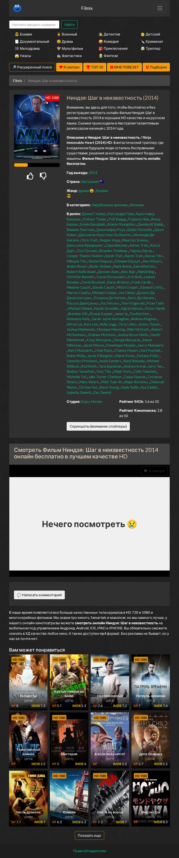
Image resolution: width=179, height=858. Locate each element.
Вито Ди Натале (141, 298)
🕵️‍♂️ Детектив (109, 34)
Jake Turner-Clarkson (105, 377)
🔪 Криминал (152, 41)
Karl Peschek (150, 350)
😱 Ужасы (23, 55)
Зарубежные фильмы (110, 205)
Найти (69, 24)
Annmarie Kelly (79, 319)
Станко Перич (126, 350)
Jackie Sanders (110, 361)
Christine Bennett (81, 277)
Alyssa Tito (154, 256)
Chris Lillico (127, 324)
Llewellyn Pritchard (82, 361)
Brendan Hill (78, 314)
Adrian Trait (139, 245)
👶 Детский (150, 34)
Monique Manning (111, 329)
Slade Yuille (130, 387)
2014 (93, 172)
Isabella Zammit (79, 392)
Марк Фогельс (136, 382)
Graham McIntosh (102, 335)
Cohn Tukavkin (145, 371)
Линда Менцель (127, 340)
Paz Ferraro (110, 303)
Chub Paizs (104, 350)
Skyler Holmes (100, 266)
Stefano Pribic (148, 356)
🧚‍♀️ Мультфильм (70, 48)
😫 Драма (65, 41)
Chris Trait (89, 240)
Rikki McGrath (138, 329)
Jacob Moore (94, 345)
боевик (102, 190)
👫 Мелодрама (27, 48)
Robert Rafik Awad (81, 271)
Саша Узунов (135, 377)
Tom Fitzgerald (133, 303)
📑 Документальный (29, 41)
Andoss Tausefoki (81, 371)
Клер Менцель (99, 340)
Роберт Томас (95, 219)
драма (84, 190)
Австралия (90, 181)
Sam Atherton (144, 266)
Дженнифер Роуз (111, 229)
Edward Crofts (151, 287)
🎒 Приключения (113, 48)
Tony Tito (104, 371)
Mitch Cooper (128, 287)
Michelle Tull (77, 377)
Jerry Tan (155, 366)
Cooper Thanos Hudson (85, 256)
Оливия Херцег (128, 261)
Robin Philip (76, 356)
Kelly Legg (108, 324)
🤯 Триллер (150, 48)
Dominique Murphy (121, 345)
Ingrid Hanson (132, 308)
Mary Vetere (89, 382)
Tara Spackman (110, 366)
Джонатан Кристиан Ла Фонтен (105, 235)
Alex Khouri (152, 261)
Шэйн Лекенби (140, 229)
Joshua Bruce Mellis (133, 335)
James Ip (121, 314)
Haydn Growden (107, 308)
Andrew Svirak (135, 366)
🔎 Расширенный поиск (32, 67)
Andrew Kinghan (144, 319)
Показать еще (89, 835)
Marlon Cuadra (79, 293)
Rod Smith (89, 366)
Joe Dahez (127, 293)
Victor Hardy (155, 308)
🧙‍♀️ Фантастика (69, 55)
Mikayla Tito (77, 261)
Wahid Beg (146, 271)
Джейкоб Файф (151, 224)
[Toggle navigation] (160, 8)
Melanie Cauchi (79, 287)
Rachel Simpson (101, 261)
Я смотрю (156, 471)
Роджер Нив (139, 219)
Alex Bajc (128, 271)
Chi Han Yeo (88, 387)
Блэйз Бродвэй (93, 224)
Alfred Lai (75, 324)
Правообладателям (89, 851)
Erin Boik (135, 277)
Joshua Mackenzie (81, 329)
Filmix (87, 8)
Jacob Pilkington (100, 356)
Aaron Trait (134, 256)
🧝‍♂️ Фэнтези (108, 55)
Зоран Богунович (111, 277)
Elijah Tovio (122, 371)
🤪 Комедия (109, 41)
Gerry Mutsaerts (151, 345)
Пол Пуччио (87, 250)
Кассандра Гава (121, 214)
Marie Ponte (125, 356)
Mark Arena (122, 266)
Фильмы (137, 205)
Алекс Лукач (150, 324)
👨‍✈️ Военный (67, 34)
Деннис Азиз (109, 271)
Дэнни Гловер (94, 214)
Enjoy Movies (91, 401)
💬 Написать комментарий (39, 595)
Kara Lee (91, 324)
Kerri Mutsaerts (81, 350)
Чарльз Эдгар (141, 250)
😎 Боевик (23, 34)
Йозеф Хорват (101, 314)
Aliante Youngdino (121, 224)
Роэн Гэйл (155, 303)
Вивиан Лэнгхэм (81, 229)
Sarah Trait (114, 256)
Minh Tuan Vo (112, 382)
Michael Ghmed (80, 308)
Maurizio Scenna (135, 240)
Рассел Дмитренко (83, 303)
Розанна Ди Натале (110, 298)
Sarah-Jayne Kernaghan (111, 319)
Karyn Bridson (118, 282)
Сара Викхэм (117, 245)
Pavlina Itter (140, 314)
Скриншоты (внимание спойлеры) (98, 426)
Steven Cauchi (104, 287)
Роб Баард (118, 219)
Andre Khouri (77, 266)
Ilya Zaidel (149, 387)
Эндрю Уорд (110, 240)
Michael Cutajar (104, 293)
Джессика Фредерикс (85, 245)
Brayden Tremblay (113, 250)
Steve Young (110, 387)
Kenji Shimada (134, 361)
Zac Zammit (102, 392)
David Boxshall (93, 282)
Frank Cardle (141, 282)
